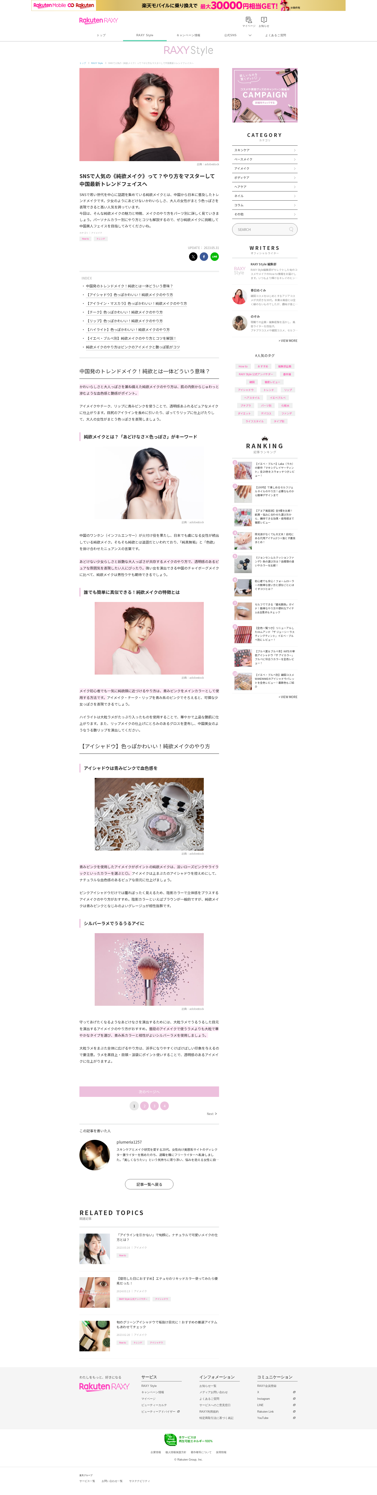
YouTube (262, 1418)
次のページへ (149, 1091)
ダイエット (244, 413)
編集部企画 (284, 366)
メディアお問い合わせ (213, 1392)
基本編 (287, 374)
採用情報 (221, 1452)
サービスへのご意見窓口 (215, 1405)
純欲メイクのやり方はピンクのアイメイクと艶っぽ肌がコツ (133, 346)
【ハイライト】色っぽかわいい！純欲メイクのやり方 (128, 329)
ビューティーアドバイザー (158, 1411)
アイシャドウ (161, 1299)
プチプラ (245, 405)
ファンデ (286, 413)
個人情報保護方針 (175, 1452)
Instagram (263, 1398)
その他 (238, 214)
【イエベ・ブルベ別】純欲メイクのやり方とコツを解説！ (131, 338)
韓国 (252, 382)
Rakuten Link (265, 1411)
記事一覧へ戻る (149, 1184)
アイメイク (96, 232)
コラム (238, 205)
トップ (101, 35)
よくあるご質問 (275, 35)
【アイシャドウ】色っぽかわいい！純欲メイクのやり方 (129, 294)
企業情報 (156, 1452)
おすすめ (263, 366)
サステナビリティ (139, 1481)
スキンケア (242, 150)
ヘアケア (240, 186)
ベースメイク (243, 159)
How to (85, 238)
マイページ (148, 1398)
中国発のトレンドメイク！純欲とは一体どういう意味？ (129, 285)
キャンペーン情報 (188, 35)
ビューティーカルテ (154, 1405)
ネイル (238, 196)
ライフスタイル (254, 421)
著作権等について (201, 1452)
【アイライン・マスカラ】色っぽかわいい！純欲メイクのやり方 (136, 303)
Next (212, 1113)
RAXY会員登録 (266, 1386)
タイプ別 (279, 421)
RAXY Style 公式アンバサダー (133, 1299)
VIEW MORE (288, 340)
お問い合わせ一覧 (112, 1481)
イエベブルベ (278, 397)
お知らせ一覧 (207, 1386)
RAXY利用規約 (209, 1411)
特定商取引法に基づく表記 (216, 1418)
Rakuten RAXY (98, 20)
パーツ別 (266, 405)
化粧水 (285, 405)
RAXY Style (144, 35)
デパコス (266, 413)
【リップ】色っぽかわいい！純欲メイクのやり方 (124, 320)
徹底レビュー (272, 382)
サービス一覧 (87, 1481)
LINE (260, 1405)
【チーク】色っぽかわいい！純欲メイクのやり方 (124, 312)
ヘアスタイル (252, 397)
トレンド (100, 238)
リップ (288, 390)
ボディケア (241, 177)
